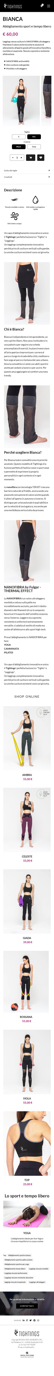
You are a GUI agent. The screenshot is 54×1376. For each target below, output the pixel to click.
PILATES (8, 652)
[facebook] (27, 1320)
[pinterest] (34, 1320)
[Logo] (13, 6)
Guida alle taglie (10, 170)
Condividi (8, 177)
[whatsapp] (38, 1320)
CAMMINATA (11, 648)
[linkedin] (24, 1320)
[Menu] (49, 6)
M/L (34, 137)
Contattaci (27, 1306)
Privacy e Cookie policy (26, 1347)
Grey (34, 146)
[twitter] (30, 1320)
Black (18, 146)
